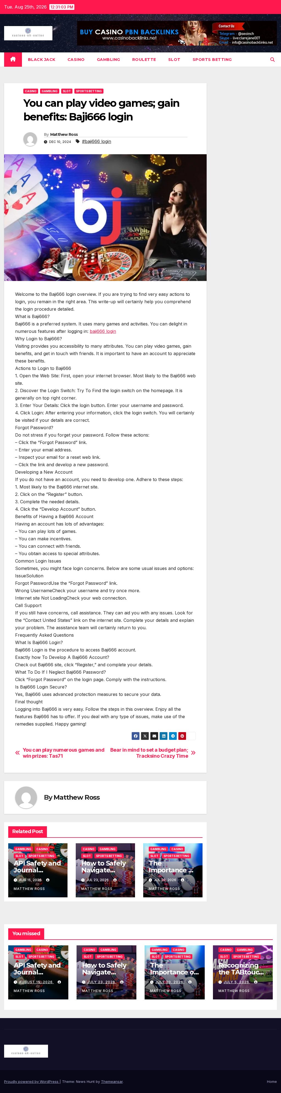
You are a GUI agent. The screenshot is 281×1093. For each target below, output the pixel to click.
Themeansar (112, 1081)
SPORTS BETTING (212, 59)
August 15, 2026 (36, 982)
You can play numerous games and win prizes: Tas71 (64, 753)
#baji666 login (96, 141)
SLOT (174, 59)
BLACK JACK (41, 59)
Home (272, 1081)
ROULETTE (144, 59)
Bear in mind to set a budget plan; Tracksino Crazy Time (149, 753)
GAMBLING (108, 59)
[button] (272, 59)
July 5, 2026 (237, 982)
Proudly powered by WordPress (32, 1081)
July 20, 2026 (169, 982)
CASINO (76, 59)
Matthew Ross (64, 134)
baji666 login (103, 331)
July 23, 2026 (101, 982)
